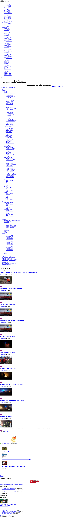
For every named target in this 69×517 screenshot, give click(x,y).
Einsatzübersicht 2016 (9, 244)
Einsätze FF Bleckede (7, 67)
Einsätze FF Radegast (7, 73)
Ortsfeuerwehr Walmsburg (8, 167)
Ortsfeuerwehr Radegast (8, 157)
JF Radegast (6, 192)
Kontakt (7, 181)
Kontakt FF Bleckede (9, 124)
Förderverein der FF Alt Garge (11, 105)
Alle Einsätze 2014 (9, 49)
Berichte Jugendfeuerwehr (6, 15)
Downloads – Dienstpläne (10, 227)
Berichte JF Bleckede (7, 17)
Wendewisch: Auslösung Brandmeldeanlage (9, 259)
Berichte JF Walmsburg (8, 20)
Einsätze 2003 (6, 63)
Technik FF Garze (9, 142)
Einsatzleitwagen (10, 113)
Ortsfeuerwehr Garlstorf (7, 136)
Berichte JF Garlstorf (7, 18)
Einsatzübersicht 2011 (9, 248)
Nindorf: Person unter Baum (7, 304)
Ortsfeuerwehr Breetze (7, 131)
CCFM (9, 118)
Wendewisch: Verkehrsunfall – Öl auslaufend (12, 320)
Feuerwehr (3, 90)
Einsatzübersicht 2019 (9, 241)
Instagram (5, 232)
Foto (6, 188)
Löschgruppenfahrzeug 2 (12, 116)
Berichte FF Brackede (7, 6)
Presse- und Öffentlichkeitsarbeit (9, 93)
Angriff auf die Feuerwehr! (7, 451)
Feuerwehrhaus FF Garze (10, 143)
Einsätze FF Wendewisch (10, 175)
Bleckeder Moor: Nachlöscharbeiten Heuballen (12, 384)
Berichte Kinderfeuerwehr (6, 22)
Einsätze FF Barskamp (7, 66)
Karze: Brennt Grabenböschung (7, 258)
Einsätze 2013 (6, 50)
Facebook (5, 231)
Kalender (5, 229)
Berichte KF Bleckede (7, 24)
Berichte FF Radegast (7, 11)
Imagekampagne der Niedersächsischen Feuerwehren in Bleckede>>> (12, 484)
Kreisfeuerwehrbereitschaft (10, 96)
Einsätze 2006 (6, 60)
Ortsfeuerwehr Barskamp (8, 106)
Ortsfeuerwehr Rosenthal (8, 162)
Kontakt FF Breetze (9, 135)
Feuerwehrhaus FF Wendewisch (11, 174)
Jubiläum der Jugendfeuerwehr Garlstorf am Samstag (13, 466)
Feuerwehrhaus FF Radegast (10, 159)
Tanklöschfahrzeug (11, 114)
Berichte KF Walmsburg (8, 26)
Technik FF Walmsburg (9, 168)
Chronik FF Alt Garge (9, 101)
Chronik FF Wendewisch (10, 177)
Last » (8, 431)
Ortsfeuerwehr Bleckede (8, 111)
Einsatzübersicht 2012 (9, 247)
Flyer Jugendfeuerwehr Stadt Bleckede (8, 490)
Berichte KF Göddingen (9, 214)
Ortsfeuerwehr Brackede (8, 126)
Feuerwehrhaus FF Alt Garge (10, 100)
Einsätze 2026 (6, 28)
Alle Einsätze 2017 (9, 44)
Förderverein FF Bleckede (10, 125)
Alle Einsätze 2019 (9, 41)
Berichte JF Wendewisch (8, 21)
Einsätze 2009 (6, 57)
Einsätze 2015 (6, 47)
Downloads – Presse (9, 228)
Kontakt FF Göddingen (9, 151)
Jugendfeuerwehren (5, 178)
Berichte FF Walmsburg (9, 171)
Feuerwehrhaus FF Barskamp (11, 108)
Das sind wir (8, 194)
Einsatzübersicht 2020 (9, 240)
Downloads (6, 223)
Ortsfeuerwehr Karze (7, 152)
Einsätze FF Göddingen (8, 71)
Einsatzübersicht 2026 (9, 235)
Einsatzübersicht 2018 (9, 242)
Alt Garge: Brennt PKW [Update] (8, 368)
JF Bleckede (6, 183)
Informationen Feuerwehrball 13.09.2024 (8, 489)
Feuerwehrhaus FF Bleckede (10, 121)
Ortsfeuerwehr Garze (7, 141)
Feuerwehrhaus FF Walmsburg (11, 169)
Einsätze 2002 (6, 64)
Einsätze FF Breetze (7, 69)
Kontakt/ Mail (2, 515)
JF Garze (5, 186)
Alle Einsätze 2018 (9, 42)
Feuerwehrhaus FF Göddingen (11, 148)
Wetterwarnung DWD (7, 221)
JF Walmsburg (6, 195)
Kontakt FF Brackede (9, 130)
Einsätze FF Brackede (7, 68)
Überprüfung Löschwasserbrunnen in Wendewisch (10, 514)
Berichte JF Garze (7, 19)
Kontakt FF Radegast (9, 161)
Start (2, 89)
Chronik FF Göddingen (9, 150)
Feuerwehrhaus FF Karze (10, 154)
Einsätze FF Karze (7, 72)
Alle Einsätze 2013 (9, 51)
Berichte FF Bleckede (7, 5)
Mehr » (1, 286)
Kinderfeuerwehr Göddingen (8, 212)
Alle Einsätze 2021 (9, 37)
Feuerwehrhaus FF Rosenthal (11, 164)
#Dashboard (2, 476)
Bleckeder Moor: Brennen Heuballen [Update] (12, 400)
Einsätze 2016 (6, 45)
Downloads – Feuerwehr (10, 224)
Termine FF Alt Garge (9, 104)
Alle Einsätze (8, 234)
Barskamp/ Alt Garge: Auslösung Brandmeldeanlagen (11, 256)
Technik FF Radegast (9, 158)
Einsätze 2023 (6, 33)
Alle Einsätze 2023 (9, 34)
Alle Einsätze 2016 (9, 46)
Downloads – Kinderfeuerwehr (11, 226)
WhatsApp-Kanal (6, 230)
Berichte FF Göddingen (8, 9)
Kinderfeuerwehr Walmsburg (8, 216)
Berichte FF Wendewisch (8, 13)
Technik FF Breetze (9, 132)
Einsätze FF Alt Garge (7, 65)
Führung (5, 91)
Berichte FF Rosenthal (7, 12)
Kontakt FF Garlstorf (9, 140)
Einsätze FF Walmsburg (8, 75)
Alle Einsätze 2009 (9, 58)
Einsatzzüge (6, 92)
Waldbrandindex (6, 222)
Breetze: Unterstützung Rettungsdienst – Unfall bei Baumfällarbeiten (18, 272)
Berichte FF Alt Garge (7, 3)
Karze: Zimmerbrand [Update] (8, 352)
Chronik (7, 182)
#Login (1, 475)
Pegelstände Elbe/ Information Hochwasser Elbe (12, 220)
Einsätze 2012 (6, 52)
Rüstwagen (9, 117)
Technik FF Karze (9, 153)
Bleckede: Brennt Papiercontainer (7, 262)
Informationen (4, 219)
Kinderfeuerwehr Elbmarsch (8, 209)
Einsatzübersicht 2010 (9, 249)
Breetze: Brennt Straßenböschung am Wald (9, 263)
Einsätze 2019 (6, 40)
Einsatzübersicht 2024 (9, 237)
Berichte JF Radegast (9, 193)
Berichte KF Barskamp (7, 23)
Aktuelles (5, 14)
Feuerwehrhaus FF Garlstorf (10, 138)
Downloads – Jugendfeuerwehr (11, 225)
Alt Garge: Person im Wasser (7, 336)
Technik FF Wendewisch (10, 173)
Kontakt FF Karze (8, 156)
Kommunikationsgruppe (10, 95)
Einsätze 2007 (6, 59)
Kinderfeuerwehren (5, 201)
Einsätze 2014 (6, 48)
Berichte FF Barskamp (7, 4)
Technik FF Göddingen (9, 147)
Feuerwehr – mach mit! (7, 97)
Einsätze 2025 (6, 30)
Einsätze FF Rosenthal (7, 74)
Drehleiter (9, 115)
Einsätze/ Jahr (4, 27)
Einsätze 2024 (6, 31)
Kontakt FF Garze (9, 145)
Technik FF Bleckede (9, 112)
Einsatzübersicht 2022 (9, 239)
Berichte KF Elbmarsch (9, 211)
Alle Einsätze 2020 (9, 39)
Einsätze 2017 (6, 43)
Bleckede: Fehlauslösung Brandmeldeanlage (9, 261)
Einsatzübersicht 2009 (9, 250)
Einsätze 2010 (6, 55)
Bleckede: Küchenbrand (6, 416)
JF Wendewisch (6, 198)
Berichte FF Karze (7, 10)
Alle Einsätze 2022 (9, 36)
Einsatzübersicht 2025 (9, 236)
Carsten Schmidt (3, 274)
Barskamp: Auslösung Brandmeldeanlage (11, 288)
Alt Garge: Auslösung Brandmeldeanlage (8, 257)
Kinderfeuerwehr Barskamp (8, 202)
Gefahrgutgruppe (8, 94)
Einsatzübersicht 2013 (9, 246)
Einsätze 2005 (6, 61)
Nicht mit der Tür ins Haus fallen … (7, 510)
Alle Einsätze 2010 (9, 56)
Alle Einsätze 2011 (9, 54)
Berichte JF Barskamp (7, 16)
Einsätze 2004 (6, 62)
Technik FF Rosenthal (9, 163)
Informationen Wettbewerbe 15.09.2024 (8, 488)
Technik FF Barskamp (9, 107)
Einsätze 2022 (6, 35)
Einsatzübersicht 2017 (9, 243)
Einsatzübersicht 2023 (9, 238)
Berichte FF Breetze (7, 7)
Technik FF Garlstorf (9, 137)
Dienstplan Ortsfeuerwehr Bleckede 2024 (9, 491)
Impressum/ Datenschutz (9, 515)
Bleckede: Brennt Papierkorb (6, 264)
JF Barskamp (6, 179)
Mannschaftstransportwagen (12, 120)
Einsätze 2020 (6, 38)
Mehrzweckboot (10, 119)
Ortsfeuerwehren (4, 98)
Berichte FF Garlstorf (9, 139)
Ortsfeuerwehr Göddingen (8, 146)
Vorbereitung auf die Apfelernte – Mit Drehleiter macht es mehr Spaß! (16, 459)
